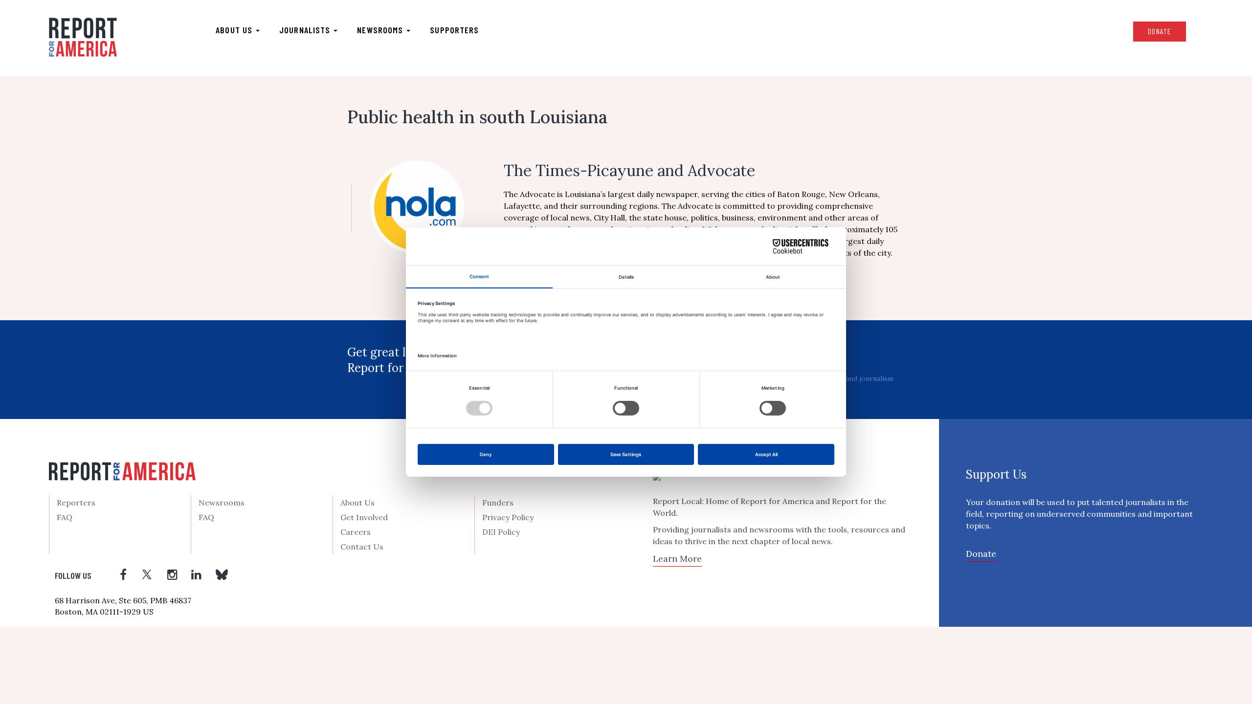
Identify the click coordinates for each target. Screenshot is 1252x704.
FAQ (64, 517)
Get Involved (364, 517)
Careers (355, 532)
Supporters (454, 29)
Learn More (677, 558)
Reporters (76, 502)
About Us (357, 502)
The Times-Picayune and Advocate (629, 170)
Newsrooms (381, 29)
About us (235, 29)
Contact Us (361, 546)
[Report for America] (83, 37)
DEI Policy (501, 532)
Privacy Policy (508, 517)
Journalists (306, 29)
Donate (1159, 31)
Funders (498, 502)
